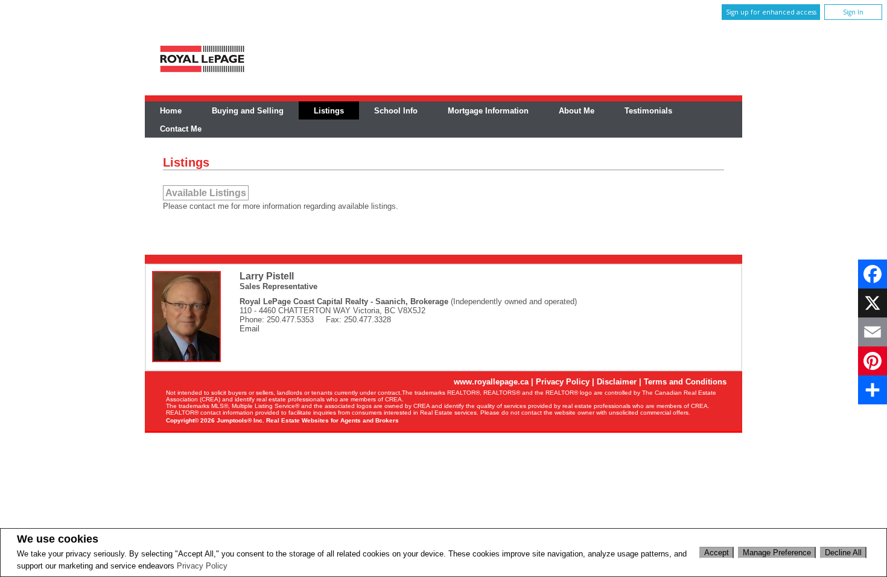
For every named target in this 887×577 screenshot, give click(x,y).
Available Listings (205, 193)
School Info (396, 110)
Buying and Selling (248, 110)
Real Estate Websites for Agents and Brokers (332, 420)
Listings (329, 110)
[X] (872, 302)
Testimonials (648, 110)
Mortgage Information (488, 110)
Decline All (843, 552)
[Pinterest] (872, 360)
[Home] (202, 72)
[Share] (872, 389)
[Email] (872, 331)
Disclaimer (617, 381)
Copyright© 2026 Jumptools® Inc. (215, 420)
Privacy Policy (202, 565)
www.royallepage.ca (491, 381)
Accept (716, 552)
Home (171, 110)
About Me (576, 110)
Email (249, 328)
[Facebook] (872, 274)
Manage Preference (777, 552)
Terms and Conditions (685, 381)
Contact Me (181, 128)
